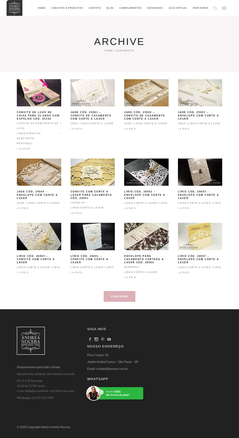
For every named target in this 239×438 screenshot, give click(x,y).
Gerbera (131, 267)
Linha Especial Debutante (29, 136)
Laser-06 (78, 202)
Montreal (25, 143)
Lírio (164, 203)
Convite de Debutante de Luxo (37, 126)
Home (109, 50)
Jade (74, 123)
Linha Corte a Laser (97, 123)
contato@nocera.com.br (112, 368)
